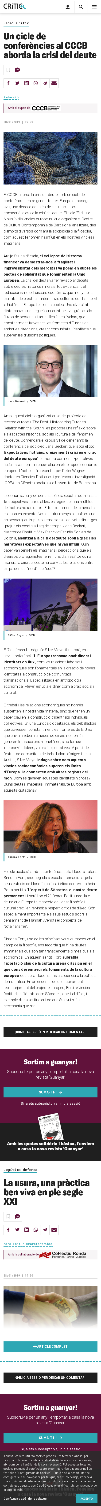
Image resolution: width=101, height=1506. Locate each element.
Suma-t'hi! (48, 1092)
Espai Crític (16, 23)
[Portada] (15, 7)
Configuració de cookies (25, 1498)
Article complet (52, 1346)
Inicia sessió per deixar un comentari (52, 1032)
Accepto (87, 1498)
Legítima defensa (20, 1170)
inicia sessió (69, 1103)
